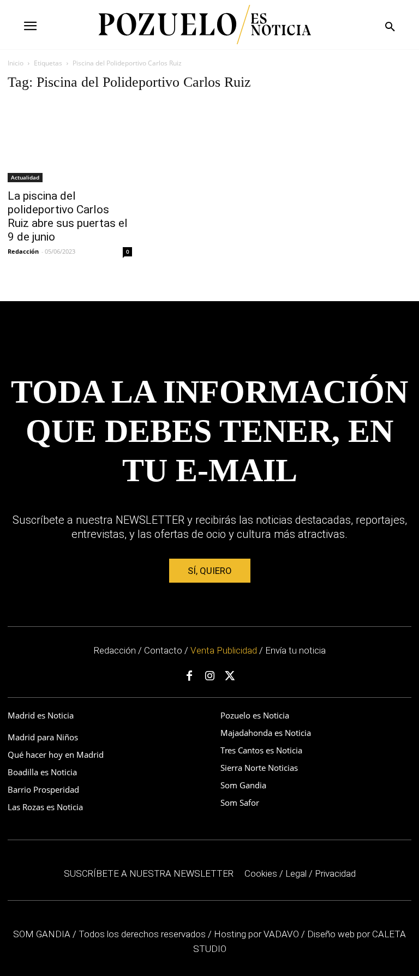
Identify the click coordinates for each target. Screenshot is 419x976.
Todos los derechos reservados (143, 934)
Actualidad (25, 177)
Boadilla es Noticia (42, 772)
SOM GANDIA (43, 934)
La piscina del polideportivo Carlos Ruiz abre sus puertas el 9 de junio (68, 216)
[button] (390, 27)
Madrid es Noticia (41, 715)
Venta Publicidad (224, 650)
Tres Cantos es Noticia (261, 750)
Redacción (23, 251)
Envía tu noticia (295, 650)
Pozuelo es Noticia (254, 715)
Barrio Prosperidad (43, 789)
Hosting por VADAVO (256, 934)
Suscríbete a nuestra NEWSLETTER (149, 873)
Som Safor (239, 802)
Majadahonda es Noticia (265, 732)
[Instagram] (209, 676)
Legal (296, 873)
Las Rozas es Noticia (45, 806)
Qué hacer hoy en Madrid (56, 754)
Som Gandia (243, 785)
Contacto (163, 650)
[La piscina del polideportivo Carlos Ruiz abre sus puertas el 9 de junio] (70, 142)
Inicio (15, 63)
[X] (230, 676)
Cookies (260, 873)
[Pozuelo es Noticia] (204, 24)
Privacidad (335, 873)
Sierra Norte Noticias (259, 767)
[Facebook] (189, 676)
